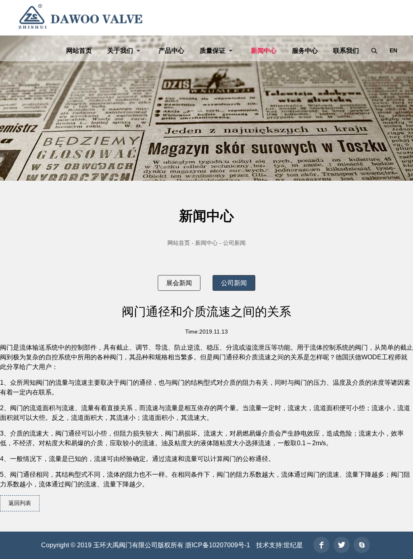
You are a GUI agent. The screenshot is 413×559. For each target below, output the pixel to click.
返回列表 (19, 503)
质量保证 (212, 50)
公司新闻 (234, 283)
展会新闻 (179, 283)
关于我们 (120, 50)
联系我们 (346, 50)
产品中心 (171, 50)
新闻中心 (264, 50)
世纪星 (293, 545)
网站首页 (79, 50)
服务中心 (305, 50)
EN (393, 50)
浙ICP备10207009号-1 (217, 545)
